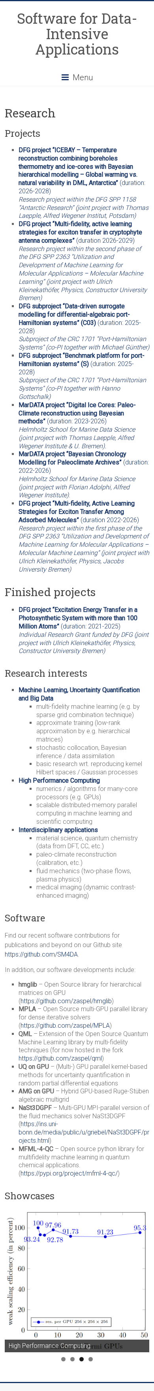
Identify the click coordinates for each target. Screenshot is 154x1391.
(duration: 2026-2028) (83, 182)
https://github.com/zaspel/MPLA (65, 1025)
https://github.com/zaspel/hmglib (66, 1001)
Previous (15, 1279)
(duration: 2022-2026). (84, 474)
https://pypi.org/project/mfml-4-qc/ (69, 1173)
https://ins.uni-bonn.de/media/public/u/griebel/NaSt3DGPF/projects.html (84, 1132)
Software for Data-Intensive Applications (77, 34)
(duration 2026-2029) (80, 232)
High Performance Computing (59, 780)
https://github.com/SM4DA (41, 954)
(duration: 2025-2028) (80, 318)
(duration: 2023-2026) (77, 413)
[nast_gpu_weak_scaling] (77, 1281)
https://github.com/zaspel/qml (60, 1058)
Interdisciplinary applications (58, 830)
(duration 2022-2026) (79, 512)
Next (139, 1279)
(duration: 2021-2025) (78, 618)
